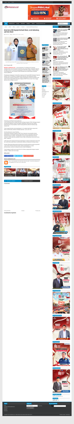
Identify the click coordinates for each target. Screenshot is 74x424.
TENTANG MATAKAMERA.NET (9, 406)
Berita (15, 34)
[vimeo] (59, 2)
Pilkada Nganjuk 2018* (40, 23)
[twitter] (56, 2)
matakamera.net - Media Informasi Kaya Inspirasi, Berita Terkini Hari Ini (21, 414)
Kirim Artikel (44, 94)
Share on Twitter (19, 155)
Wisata (33, 23)
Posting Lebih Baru (7, 210)
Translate (31, 407)
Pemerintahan (11, 23)
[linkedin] (66, 2)
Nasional (22, 34)
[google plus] (69, 2)
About (9, 2)
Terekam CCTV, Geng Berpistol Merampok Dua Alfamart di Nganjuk (46, 63)
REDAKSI (43, 89)
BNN (17, 34)
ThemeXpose (68, 414)
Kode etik (43, 95)
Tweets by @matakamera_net (58, 396)
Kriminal (28, 23)
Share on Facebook (9, 155)
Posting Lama (37, 210)
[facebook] (54, 2)
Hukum (17, 23)
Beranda (23, 210)
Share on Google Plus (29, 155)
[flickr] (61, 2)
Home (6, 2)
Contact (12, 2)
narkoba (19, 34)
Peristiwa (23, 23)
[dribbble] (64, 2)
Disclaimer (6, 410)
